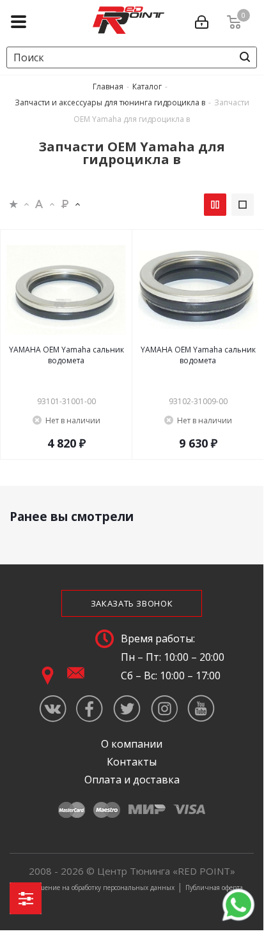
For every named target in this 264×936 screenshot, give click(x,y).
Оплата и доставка (132, 780)
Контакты (132, 762)
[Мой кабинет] (204, 19)
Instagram (164, 708)
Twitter (127, 708)
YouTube (201, 708)
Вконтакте (52, 708)
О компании (131, 744)
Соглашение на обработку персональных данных (98, 887)
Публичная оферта (214, 887)
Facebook (90, 708)
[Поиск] (244, 56)
